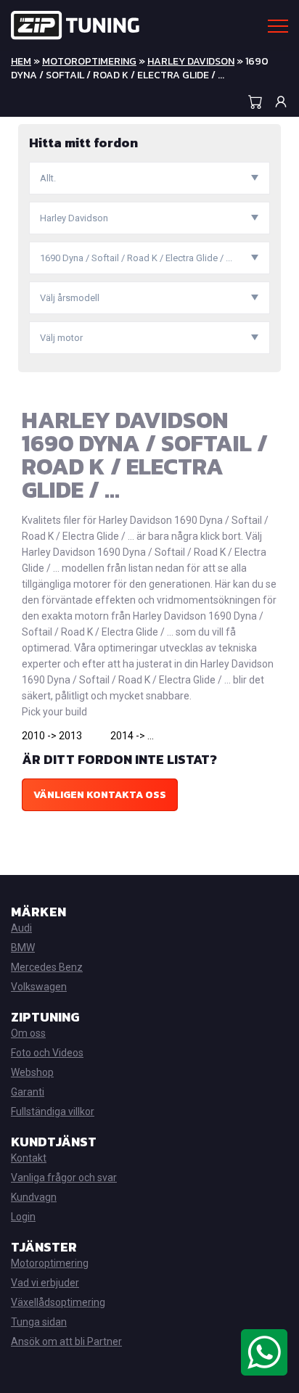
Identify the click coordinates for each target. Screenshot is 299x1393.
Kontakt (28, 1158)
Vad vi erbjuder (45, 1283)
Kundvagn (34, 1197)
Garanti (27, 1092)
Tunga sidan (39, 1322)
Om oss (28, 1033)
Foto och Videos (47, 1053)
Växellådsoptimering (58, 1302)
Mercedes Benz (47, 967)
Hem (21, 61)
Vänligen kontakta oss (99, 794)
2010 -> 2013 (52, 735)
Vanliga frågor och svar (64, 1177)
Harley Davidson (190, 61)
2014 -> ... (132, 735)
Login (23, 1217)
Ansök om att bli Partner (66, 1341)
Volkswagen (39, 987)
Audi (21, 928)
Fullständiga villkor (52, 1111)
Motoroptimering (89, 61)
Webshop (32, 1072)
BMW (23, 947)
